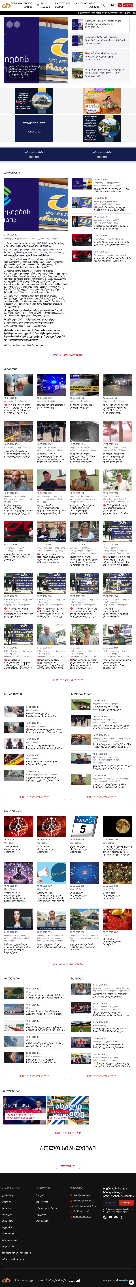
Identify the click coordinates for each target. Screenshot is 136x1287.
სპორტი (74, 548)
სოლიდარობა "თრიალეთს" (116, 502)
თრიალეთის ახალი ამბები (50, 450)
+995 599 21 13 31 (82, 1211)
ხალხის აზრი (9, 1246)
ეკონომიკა (8, 1195)
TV (120, 6)
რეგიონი (8, 401)
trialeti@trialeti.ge (81, 1195)
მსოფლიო (31, 992)
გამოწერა (126, 1202)
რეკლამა (98, 704)
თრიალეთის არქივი (13, 1259)
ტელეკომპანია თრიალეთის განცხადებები (37, 238)
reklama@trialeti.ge (82, 1200)
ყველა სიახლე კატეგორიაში (68, 355)
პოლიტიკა (9, 238)
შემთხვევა (53, 401)
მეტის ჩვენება (68, 1165)
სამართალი (21, 401)
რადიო (128, 6)
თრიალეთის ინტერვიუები (107, 741)
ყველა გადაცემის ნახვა (68, 1132)
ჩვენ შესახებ (43, 1221)
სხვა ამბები (9, 843)
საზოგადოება (55, 447)
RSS (105, 496)
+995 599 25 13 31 (82, 1216)
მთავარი (40, 1195)
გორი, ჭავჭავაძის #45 (84, 1206)
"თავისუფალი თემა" (116, 239)
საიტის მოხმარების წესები (52, 1280)
